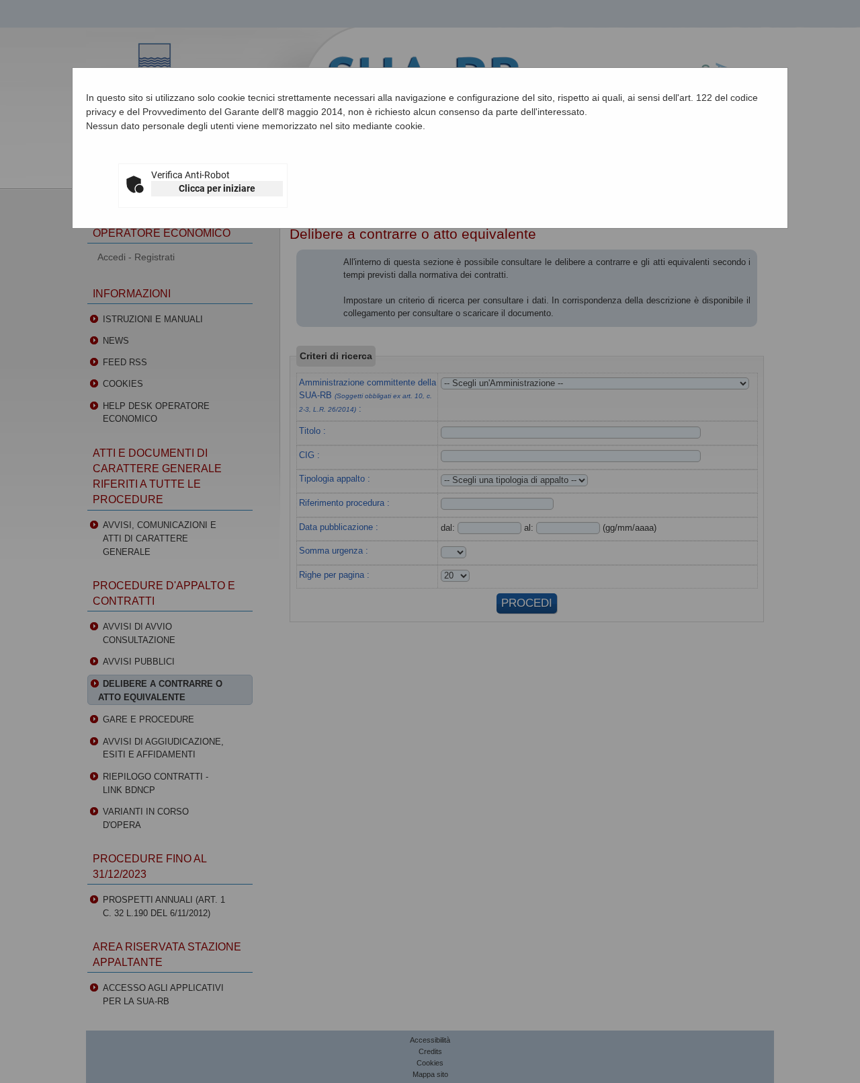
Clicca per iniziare (217, 188)
